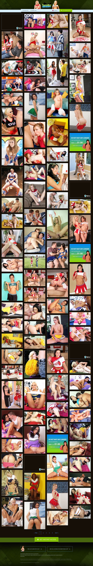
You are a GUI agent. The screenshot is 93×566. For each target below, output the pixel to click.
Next (56, 533)
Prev (36, 533)
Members (24, 553)
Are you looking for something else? (59, 549)
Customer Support (30, 555)
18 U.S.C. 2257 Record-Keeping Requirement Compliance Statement (52, 555)
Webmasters (36, 555)
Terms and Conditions (23, 555)
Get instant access (67, 10)
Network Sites (25, 10)
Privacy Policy (22, 556)
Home (21, 553)
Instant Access (33, 553)
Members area (34, 10)
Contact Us (39, 555)
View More (37, 553)
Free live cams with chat (34, 549)
